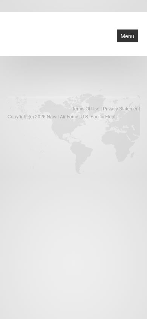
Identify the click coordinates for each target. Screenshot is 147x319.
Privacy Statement (121, 108)
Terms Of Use (86, 108)
